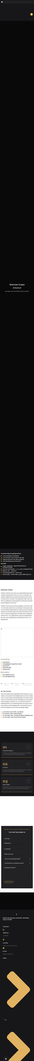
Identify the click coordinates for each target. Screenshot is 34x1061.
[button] (3, 684)
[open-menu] (31, 14)
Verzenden (9, 882)
